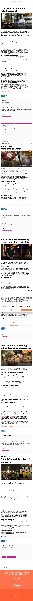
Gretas (2, 188)
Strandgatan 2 (13, 556)
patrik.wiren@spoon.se (10, 426)
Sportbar (8, 556)
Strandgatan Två (20, 490)
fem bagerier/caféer (4, 40)
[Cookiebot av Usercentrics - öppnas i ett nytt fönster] (28, 290)
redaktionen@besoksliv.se (12, 91)
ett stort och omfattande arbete (21, 40)
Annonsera (16, 595)
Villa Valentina (3, 416)
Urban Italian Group (5, 450)
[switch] (12, 306)
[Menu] (1, 2)
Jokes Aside (6, 317)
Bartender (6, 336)
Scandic (3, 230)
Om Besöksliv (16, 592)
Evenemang (4, 556)
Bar (3, 336)
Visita (25, 574)
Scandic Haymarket (9, 230)
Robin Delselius (7, 116)
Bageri (3, 116)
